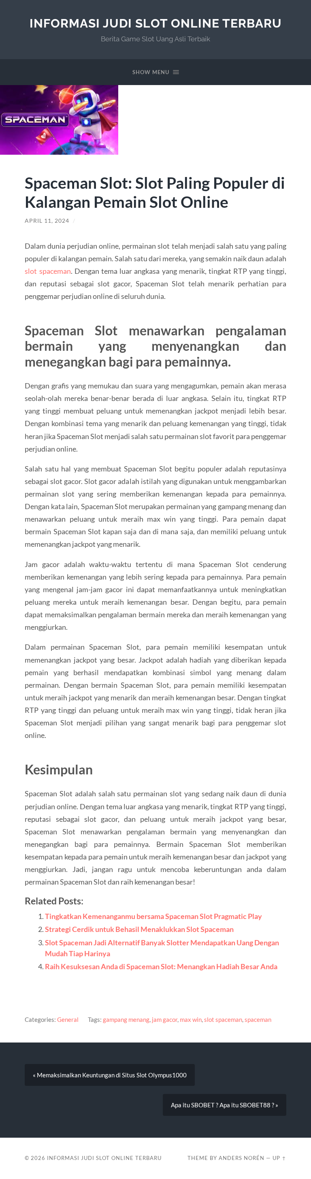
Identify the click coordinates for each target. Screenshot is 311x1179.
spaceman (258, 1019)
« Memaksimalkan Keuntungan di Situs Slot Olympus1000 (110, 1075)
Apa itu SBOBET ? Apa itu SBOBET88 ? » (224, 1105)
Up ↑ (279, 1158)
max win (191, 1019)
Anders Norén (241, 1158)
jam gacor (164, 1019)
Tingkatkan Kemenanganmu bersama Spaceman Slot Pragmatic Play (153, 916)
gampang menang (126, 1019)
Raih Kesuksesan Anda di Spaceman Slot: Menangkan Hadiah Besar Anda (161, 966)
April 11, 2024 (47, 220)
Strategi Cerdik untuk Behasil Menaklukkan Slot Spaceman (139, 929)
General (68, 1019)
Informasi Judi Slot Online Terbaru (156, 23)
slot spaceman (47, 271)
